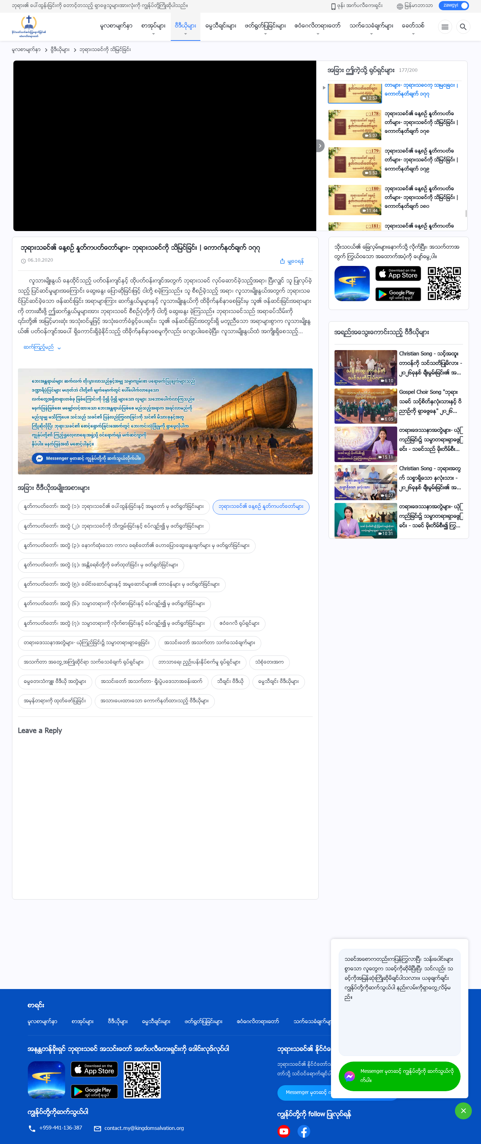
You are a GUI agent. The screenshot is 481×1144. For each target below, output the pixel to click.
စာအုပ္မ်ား (153, 26)
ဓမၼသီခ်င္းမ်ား (221, 26)
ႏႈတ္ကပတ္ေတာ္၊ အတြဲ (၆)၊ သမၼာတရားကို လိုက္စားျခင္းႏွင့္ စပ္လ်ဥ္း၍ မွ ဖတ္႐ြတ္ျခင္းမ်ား (114, 604)
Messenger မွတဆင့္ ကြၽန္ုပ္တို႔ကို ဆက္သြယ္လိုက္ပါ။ (407, 1076)
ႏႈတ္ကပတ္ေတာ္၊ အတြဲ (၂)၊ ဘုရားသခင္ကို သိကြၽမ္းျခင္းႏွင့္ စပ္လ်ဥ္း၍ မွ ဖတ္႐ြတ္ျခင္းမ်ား (114, 526)
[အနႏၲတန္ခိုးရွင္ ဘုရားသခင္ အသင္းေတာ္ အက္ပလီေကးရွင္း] (352, 283)
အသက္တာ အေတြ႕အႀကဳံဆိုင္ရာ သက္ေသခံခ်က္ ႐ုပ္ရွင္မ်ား (84, 662)
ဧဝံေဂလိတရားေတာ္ (318, 26)
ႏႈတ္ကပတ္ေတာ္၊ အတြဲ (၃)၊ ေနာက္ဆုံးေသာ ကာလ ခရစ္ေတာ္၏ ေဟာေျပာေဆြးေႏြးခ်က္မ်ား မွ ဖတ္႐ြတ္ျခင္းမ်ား (137, 545)
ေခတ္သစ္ (413, 26)
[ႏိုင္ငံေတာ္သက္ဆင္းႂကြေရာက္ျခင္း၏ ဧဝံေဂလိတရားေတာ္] (32, 27)
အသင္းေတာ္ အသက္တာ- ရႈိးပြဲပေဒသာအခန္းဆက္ (151, 681)
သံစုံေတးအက (269, 662)
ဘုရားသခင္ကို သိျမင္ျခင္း (105, 50)
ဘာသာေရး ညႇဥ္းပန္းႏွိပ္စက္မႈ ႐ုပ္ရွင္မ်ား (199, 662)
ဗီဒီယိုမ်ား (185, 26)
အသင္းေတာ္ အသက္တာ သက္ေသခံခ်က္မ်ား (209, 643)
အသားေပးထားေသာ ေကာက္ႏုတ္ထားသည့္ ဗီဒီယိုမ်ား (155, 701)
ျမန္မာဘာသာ (419, 6)
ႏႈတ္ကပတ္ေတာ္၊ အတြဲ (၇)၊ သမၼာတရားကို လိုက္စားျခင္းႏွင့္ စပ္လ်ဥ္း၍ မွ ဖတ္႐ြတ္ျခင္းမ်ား (114, 623)
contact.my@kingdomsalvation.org (144, 1128)
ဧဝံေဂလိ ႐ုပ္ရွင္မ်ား (240, 623)
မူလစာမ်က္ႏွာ (116, 26)
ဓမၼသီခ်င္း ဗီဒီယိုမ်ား (278, 681)
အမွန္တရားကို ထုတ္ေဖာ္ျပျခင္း (55, 701)
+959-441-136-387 (60, 1128)
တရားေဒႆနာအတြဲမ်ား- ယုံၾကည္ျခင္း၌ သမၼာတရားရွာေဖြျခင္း (87, 643)
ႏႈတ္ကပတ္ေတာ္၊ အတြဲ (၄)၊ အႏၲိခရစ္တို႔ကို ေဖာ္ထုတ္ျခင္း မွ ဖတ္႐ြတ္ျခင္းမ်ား (101, 565)
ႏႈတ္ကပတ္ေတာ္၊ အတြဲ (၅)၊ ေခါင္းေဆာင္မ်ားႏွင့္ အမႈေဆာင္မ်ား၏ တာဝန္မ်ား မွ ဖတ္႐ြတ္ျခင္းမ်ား (122, 584)
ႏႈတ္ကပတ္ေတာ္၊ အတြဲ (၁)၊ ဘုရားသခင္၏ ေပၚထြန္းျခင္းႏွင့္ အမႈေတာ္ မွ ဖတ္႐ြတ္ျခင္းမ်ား (114, 506)
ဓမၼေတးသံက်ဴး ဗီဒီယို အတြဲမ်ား (55, 681)
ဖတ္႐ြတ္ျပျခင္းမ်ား (265, 26)
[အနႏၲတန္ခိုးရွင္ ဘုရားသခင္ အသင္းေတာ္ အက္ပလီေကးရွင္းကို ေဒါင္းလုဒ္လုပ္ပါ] (46, 1080)
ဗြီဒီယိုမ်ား (60, 50)
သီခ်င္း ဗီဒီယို (230, 681)
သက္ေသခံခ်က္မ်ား (371, 26)
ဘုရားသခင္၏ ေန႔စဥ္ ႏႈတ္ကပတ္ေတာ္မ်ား (261, 506)
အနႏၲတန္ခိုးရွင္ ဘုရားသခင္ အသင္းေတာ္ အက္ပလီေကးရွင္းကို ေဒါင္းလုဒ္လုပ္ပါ (128, 1049)
